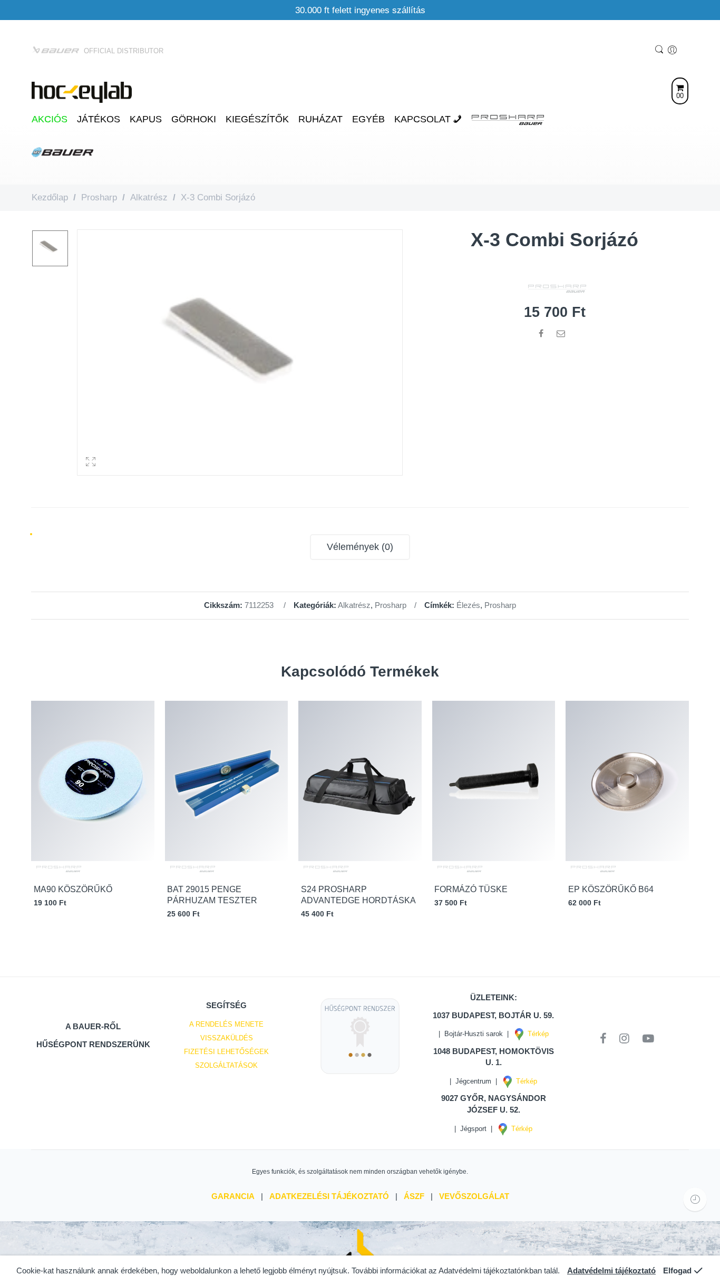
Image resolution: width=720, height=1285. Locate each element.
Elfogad (677, 1271)
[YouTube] (648, 1038)
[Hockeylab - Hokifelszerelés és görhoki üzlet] (82, 91)
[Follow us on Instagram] (628, 1038)
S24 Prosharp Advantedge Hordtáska (358, 895)
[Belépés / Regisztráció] (673, 50)
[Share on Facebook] (541, 333)
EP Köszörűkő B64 (611, 889)
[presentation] (694, 812)
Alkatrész (149, 197)
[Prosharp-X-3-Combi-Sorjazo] (50, 248)
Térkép (536, 1034)
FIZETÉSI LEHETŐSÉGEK (226, 1052)
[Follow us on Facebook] (607, 1038)
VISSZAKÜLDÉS (226, 1038)
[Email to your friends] (561, 333)
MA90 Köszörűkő (73, 889)
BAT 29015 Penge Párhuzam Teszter (212, 895)
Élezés (468, 605)
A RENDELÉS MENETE (226, 1024)
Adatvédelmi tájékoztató (611, 1271)
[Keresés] (660, 50)
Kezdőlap (50, 197)
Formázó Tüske (471, 889)
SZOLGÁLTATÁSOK (226, 1065)
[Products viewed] (695, 1199)
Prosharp (99, 197)
